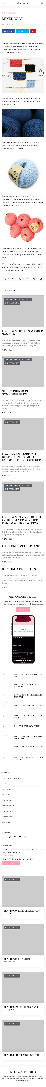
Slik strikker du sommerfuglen (15, 393)
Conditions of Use (15, 859)
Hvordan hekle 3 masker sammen (22, 332)
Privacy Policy (29, 859)
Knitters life (9, 13)
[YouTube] (20, 837)
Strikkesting (7, 817)
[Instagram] (9, 837)
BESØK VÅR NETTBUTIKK (23, 1072)
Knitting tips (7, 811)
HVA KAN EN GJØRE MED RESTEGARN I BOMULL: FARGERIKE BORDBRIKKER (21, 457)
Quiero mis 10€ (11, 863)
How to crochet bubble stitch (29, 747)
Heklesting (6, 795)
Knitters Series (8, 806)
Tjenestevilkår (31, 1078)
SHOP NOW (23, 610)
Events (5, 784)
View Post (7, 350)
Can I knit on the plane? (21, 546)
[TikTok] (25, 837)
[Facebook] (4, 837)
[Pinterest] (14, 837)
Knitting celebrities (19, 569)
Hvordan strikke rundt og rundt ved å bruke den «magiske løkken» (21, 520)
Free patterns (7, 789)
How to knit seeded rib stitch (28, 705)
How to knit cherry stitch (27, 726)
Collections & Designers (18, 299)
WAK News (6, 822)
